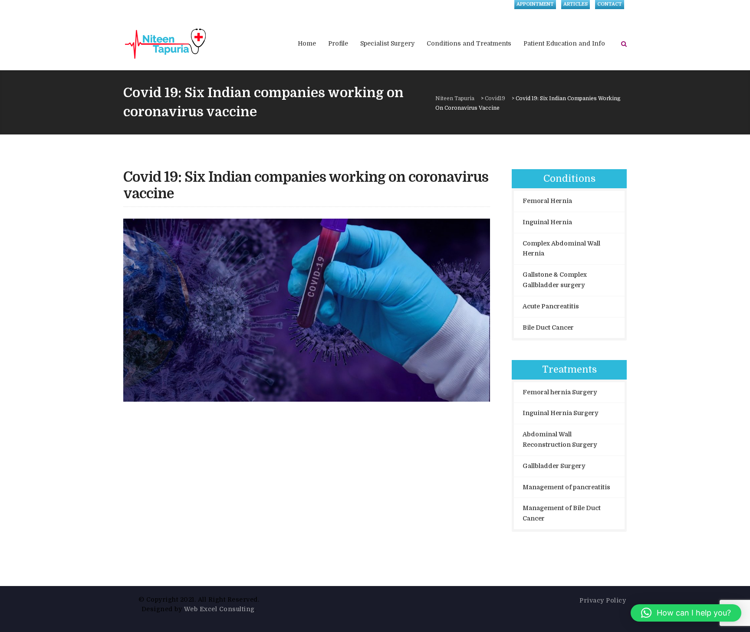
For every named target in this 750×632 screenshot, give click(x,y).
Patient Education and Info (564, 43)
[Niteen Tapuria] (165, 43)
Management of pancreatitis (566, 487)
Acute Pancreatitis (551, 306)
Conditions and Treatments (469, 43)
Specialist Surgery (387, 43)
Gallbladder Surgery (554, 465)
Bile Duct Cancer (548, 327)
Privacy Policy (602, 600)
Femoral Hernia (547, 200)
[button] (686, 613)
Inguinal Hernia (547, 222)
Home (307, 43)
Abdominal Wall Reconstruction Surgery (560, 439)
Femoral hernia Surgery (560, 392)
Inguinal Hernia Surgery (560, 412)
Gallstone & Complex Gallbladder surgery (555, 279)
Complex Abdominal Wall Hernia (561, 248)
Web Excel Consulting (219, 609)
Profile (338, 43)
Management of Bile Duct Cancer (562, 513)
